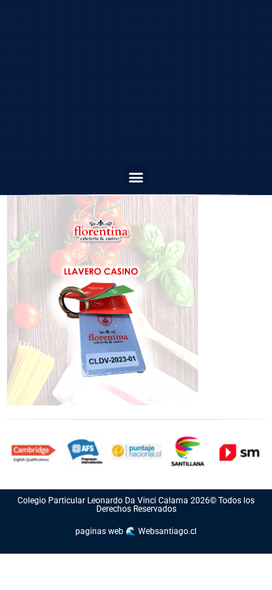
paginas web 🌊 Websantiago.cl (136, 531)
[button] (136, 176)
